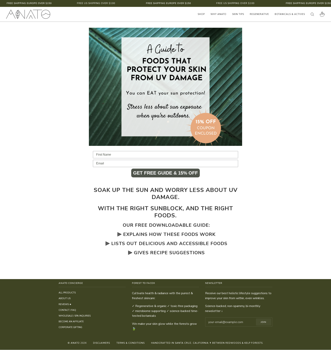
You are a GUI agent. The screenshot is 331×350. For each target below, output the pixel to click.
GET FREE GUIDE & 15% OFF (165, 172)
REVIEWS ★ (65, 304)
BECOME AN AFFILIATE (71, 321)
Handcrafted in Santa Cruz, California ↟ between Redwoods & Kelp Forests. (207, 342)
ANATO (75, 342)
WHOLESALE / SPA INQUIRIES (75, 315)
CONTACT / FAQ (67, 310)
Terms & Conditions (130, 342)
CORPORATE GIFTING (70, 327)
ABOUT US (64, 298)
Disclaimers (101, 342)
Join (263, 322)
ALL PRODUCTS (67, 292)
